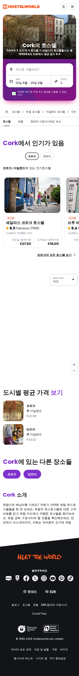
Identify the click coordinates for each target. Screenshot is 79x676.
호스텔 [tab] (7, 121)
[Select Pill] (63, 6)
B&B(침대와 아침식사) (54, 604)
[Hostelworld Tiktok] (70, 578)
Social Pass (39, 613)
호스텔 (10, 218)
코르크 (11, 474)
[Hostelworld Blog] (9, 578)
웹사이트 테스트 (23, 658)
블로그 (15, 604)
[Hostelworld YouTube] (53, 578)
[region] (39, 324)
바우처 (64, 649)
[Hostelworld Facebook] (26, 578)
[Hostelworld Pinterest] (61, 578)
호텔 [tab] (20, 121)
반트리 (32, 474)
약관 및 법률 (41, 649)
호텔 (35, 604)
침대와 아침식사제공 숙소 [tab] (46, 121)
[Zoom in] (74, 365)
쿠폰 (54, 649)
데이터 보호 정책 (21, 649)
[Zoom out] (74, 371)
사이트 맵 (41, 658)
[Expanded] (6, 111)
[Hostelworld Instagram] (44, 578)
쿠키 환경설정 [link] (57, 658)
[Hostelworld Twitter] (35, 578)
